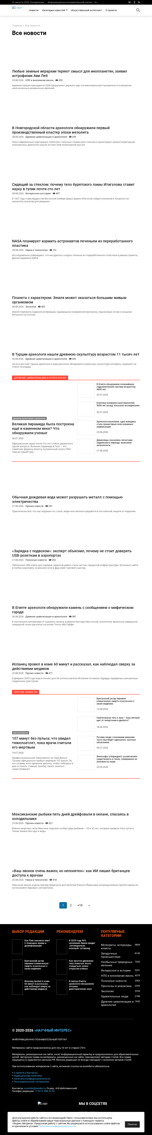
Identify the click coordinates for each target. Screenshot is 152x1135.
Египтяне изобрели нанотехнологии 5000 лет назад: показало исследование (118, 404)
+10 (79, 905)
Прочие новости (34, 506)
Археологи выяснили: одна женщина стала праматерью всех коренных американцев (116, 424)
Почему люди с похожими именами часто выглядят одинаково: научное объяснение (116, 740)
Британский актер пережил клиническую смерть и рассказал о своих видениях (115, 701)
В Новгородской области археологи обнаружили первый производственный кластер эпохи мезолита (61, 130)
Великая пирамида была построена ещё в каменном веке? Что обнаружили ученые (43, 428)
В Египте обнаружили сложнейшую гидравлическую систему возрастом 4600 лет (116, 387)
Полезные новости (36, 560)
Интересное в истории (38, 193)
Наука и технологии (36, 250)
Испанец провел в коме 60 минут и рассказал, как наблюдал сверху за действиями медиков (37, 985)
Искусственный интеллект (86, 10)
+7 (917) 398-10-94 (44, 1091)
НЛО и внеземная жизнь (39, 80)
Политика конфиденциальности (32, 1078)
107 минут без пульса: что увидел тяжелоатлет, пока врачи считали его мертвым (41, 742)
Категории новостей (53, 10)
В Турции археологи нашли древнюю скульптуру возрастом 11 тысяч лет (75, 354)
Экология (30, 306)
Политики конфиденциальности (57, 1126)
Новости (34, 10)
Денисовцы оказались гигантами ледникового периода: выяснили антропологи (114, 443)
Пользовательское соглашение (31, 1081)
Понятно (132, 1124)
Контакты (32, 1072)
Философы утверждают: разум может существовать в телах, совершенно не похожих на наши (117, 759)
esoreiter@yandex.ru (35, 1088)
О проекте (111, 10)
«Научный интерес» (53, 1030)
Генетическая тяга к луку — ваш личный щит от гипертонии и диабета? (118, 719)
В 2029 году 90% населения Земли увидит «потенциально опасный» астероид (82, 944)
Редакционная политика (28, 1075)
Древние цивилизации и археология (46, 136)
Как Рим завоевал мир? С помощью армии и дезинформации (37, 943)
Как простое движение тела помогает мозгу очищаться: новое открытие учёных (81, 965)
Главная (17, 25)
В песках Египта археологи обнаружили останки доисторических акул (81, 985)
